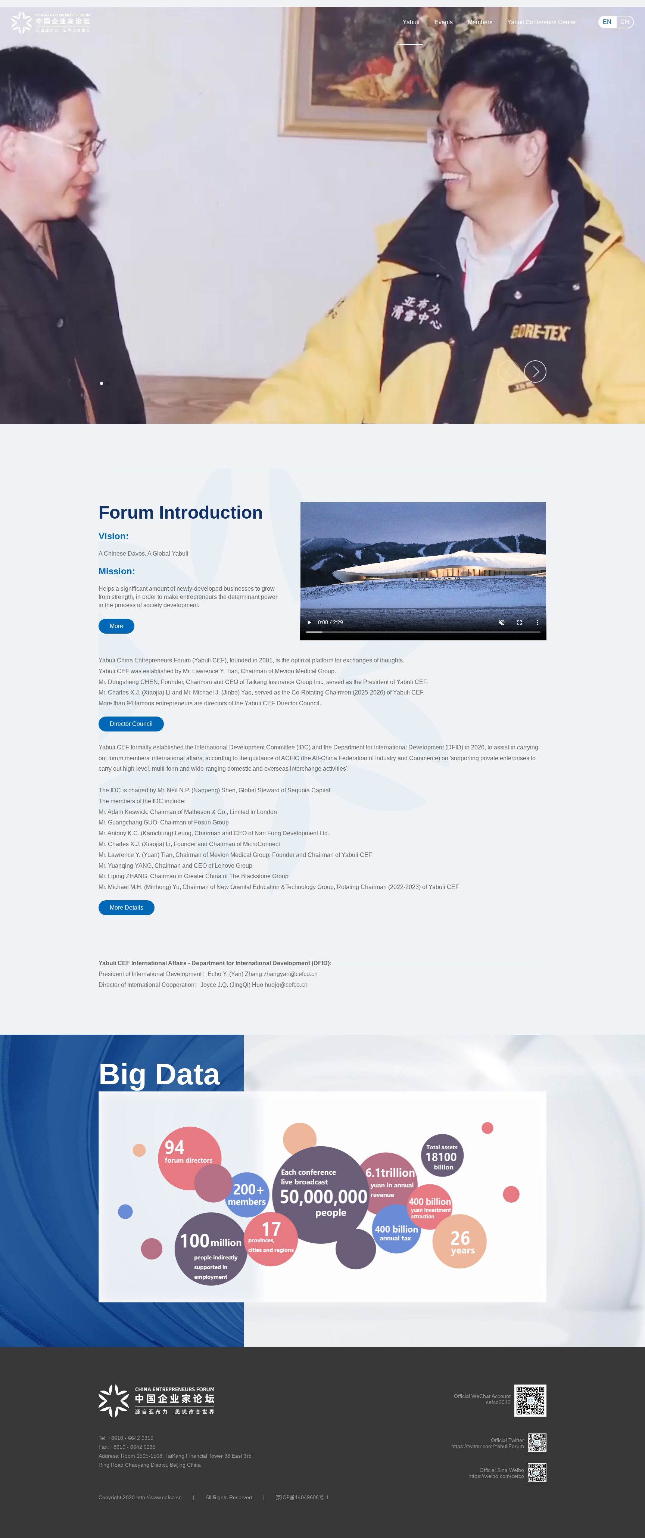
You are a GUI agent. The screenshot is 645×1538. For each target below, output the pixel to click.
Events (443, 22)
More (116, 626)
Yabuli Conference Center (541, 22)
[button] (535, 371)
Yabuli (411, 22)
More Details (126, 907)
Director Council (131, 724)
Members (480, 22)
